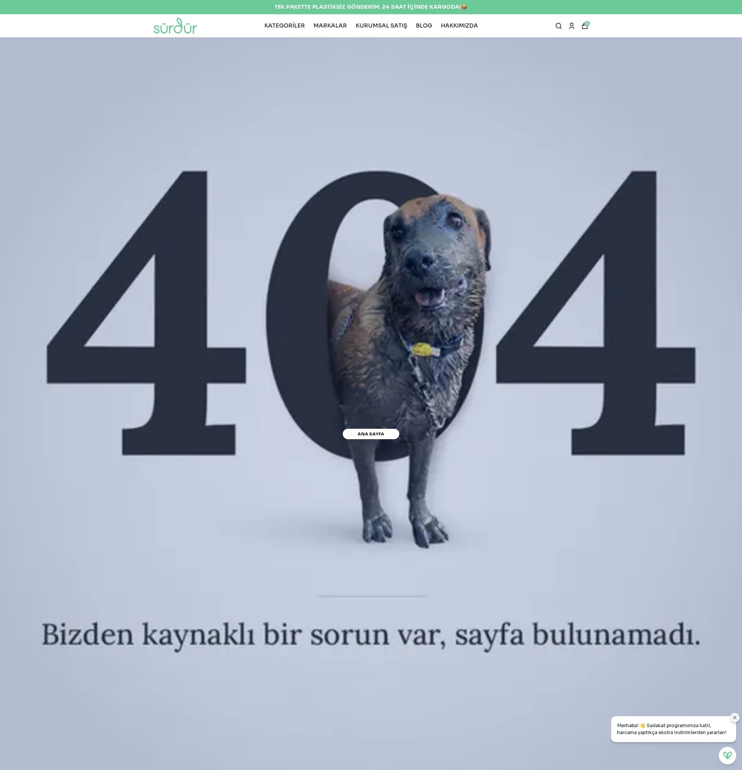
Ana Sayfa (371, 434)
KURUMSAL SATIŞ (381, 25)
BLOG (424, 25)
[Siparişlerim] (571, 26)
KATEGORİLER (284, 25)
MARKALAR (330, 25)
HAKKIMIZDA (459, 25)
